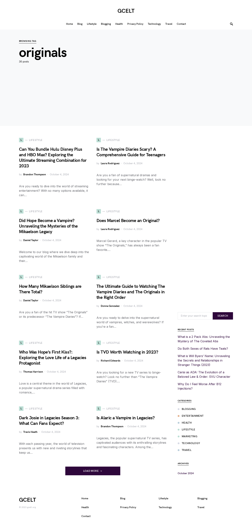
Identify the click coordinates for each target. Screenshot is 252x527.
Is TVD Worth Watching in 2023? (127, 352)
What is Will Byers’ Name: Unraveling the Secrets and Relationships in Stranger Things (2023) (204, 360)
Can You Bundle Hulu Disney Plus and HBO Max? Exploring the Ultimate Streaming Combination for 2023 (53, 158)
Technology (191, 443)
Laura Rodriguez (110, 163)
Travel (186, 450)
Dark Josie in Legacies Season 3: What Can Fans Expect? (49, 420)
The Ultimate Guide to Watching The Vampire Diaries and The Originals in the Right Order (130, 292)
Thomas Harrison (33, 371)
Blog (122, 498)
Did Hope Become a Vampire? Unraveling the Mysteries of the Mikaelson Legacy (48, 226)
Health (187, 422)
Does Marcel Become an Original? (128, 220)
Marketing (189, 436)
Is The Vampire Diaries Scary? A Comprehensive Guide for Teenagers (130, 152)
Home (84, 498)
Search (223, 315)
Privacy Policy (128, 507)
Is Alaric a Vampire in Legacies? (125, 418)
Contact (86, 516)
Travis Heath (30, 432)
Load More (91, 471)
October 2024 (186, 473)
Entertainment (193, 415)
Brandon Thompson (34, 174)
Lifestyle (188, 429)
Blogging (189, 409)
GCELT (126, 11)
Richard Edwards (110, 360)
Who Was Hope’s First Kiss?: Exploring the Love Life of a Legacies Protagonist (52, 357)
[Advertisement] (126, 100)
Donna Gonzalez (110, 306)
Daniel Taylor (30, 240)
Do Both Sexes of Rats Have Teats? (203, 348)
